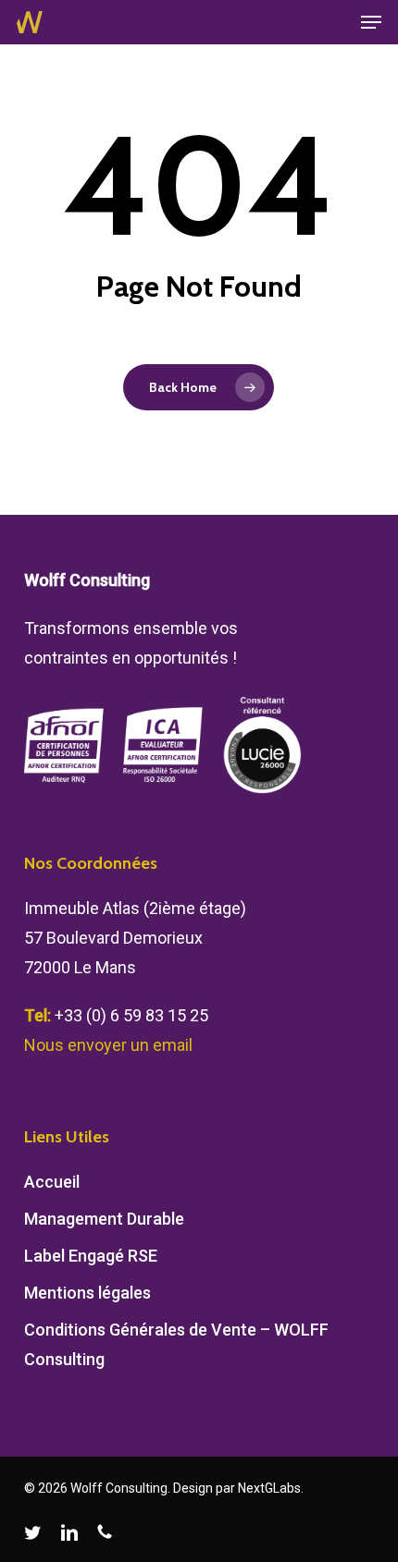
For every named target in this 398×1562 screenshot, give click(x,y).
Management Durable (104, 1218)
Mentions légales (87, 1292)
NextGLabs (269, 1488)
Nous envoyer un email (108, 1045)
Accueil (52, 1181)
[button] (371, 22)
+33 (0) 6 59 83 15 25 (131, 1015)
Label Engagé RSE (90, 1255)
